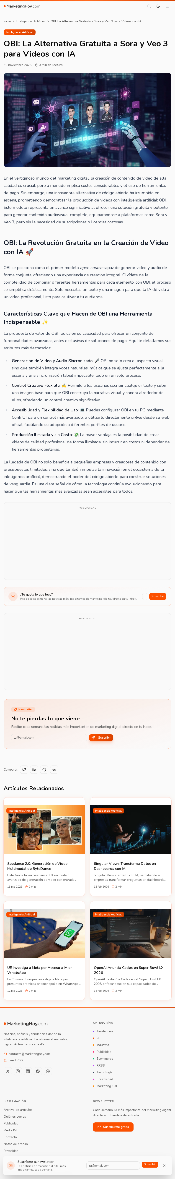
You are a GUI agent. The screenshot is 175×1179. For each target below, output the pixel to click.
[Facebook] (38, 1071)
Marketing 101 (107, 1086)
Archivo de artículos (18, 1110)
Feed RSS (16, 1060)
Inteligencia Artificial (31, 21)
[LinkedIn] (28, 1071)
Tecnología (105, 1072)
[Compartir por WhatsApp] (44, 770)
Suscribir (158, 596)
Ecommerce (105, 1058)
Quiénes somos (15, 1116)
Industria (103, 1045)
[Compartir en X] (24, 770)
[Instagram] (18, 1071)
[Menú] (167, 6)
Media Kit (10, 1130)
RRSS (101, 1065)
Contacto (10, 1137)
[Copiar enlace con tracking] (54, 770)
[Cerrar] (164, 1165)
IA (98, 1038)
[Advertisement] (87, 544)
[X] (8, 1071)
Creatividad (105, 1079)
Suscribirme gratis (116, 1127)
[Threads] (48, 1071)
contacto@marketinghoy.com (30, 1054)
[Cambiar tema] (158, 6)
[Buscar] (149, 6)
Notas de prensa (16, 1144)
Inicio (7, 21)
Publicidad (104, 1052)
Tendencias (105, 1031)
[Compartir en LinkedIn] (34, 770)
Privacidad (11, 1151)
